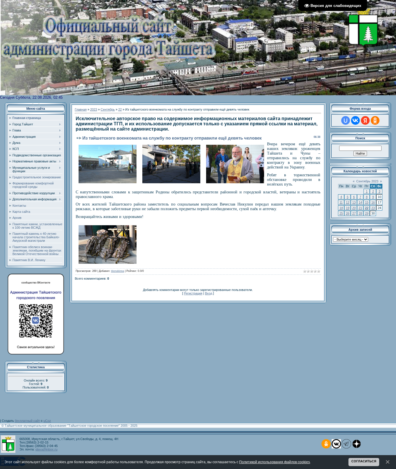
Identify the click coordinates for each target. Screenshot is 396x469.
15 (366, 202)
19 (347, 208)
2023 (93, 109)
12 (347, 202)
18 (341, 208)
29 (366, 213)
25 (341, 213)
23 (373, 208)
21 (360, 208)
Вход (208, 293)
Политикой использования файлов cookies (274, 462)
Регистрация (193, 293)
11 (341, 202)
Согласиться (363, 461)
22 (120, 109)
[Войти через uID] (345, 120)
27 (354, 213)
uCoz (47, 420)
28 (360, 213)
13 (354, 202)
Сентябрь (108, 109)
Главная (81, 109)
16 (373, 202)
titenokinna (117, 271)
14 (360, 202)
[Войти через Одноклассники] (375, 120)
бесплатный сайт (27, 420)
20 (354, 208)
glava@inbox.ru (46, 449)
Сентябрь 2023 (367, 181)
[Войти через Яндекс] (365, 120)
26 (347, 213)
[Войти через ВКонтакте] (355, 120)
